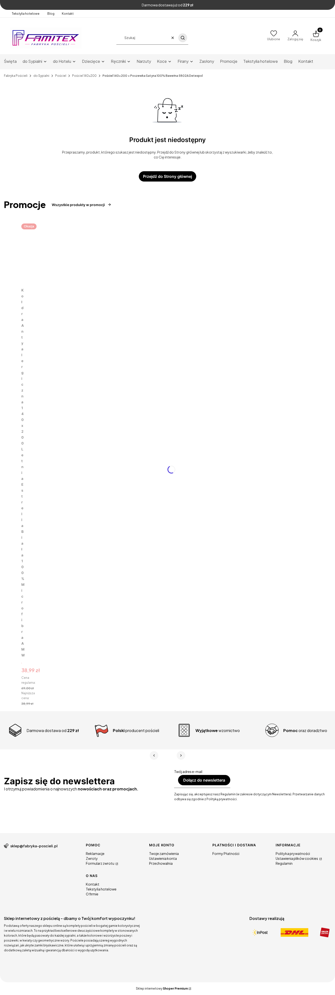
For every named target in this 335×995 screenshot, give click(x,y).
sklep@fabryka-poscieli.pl (34, 846)
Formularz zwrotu (100, 863)
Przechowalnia (161, 863)
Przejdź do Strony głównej (167, 176)
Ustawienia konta (163, 858)
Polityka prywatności (293, 853)
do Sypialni (41, 76)
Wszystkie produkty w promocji (78, 205)
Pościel (60, 76)
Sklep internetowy (162, 988)
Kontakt (68, 13)
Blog (50, 13)
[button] (182, 37)
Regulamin (284, 863)
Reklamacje (95, 853)
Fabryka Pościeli (15, 76)
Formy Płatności (225, 853)
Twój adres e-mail (188, 771)
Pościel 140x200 (84, 76)
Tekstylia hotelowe (26, 13)
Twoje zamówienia (164, 853)
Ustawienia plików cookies (297, 858)
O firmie (92, 894)
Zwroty (92, 858)
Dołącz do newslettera (204, 780)
